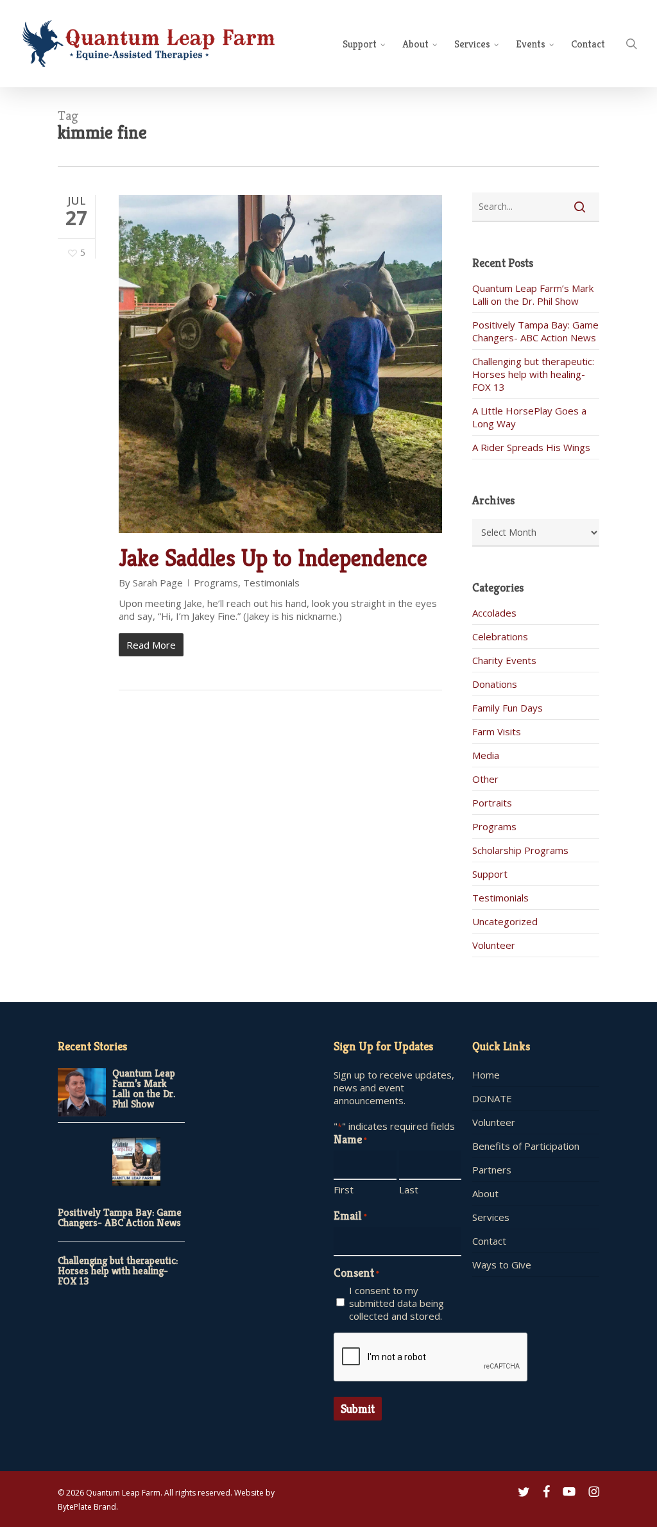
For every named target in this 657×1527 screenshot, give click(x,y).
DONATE (492, 1098)
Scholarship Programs (520, 850)
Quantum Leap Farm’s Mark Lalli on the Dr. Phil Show (532, 294)
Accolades (494, 612)
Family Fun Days (507, 707)
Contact (489, 1240)
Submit (358, 1408)
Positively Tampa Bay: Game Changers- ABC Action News (535, 331)
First (344, 1189)
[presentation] (431, 1358)
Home (486, 1074)
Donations (494, 684)
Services (490, 1217)
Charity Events (504, 660)
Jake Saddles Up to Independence (273, 557)
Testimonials (271, 582)
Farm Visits (496, 731)
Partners (491, 1169)
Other (485, 778)
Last (408, 1189)
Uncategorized (505, 921)
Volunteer (493, 945)
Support (490, 873)
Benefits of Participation (525, 1145)
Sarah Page (158, 582)
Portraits (492, 802)
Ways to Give (501, 1264)
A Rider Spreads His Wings (531, 447)
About (485, 1193)
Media (485, 755)
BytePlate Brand (87, 1506)
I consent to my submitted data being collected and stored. (396, 1303)
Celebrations (500, 636)
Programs (216, 582)
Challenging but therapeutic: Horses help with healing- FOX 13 (533, 374)
